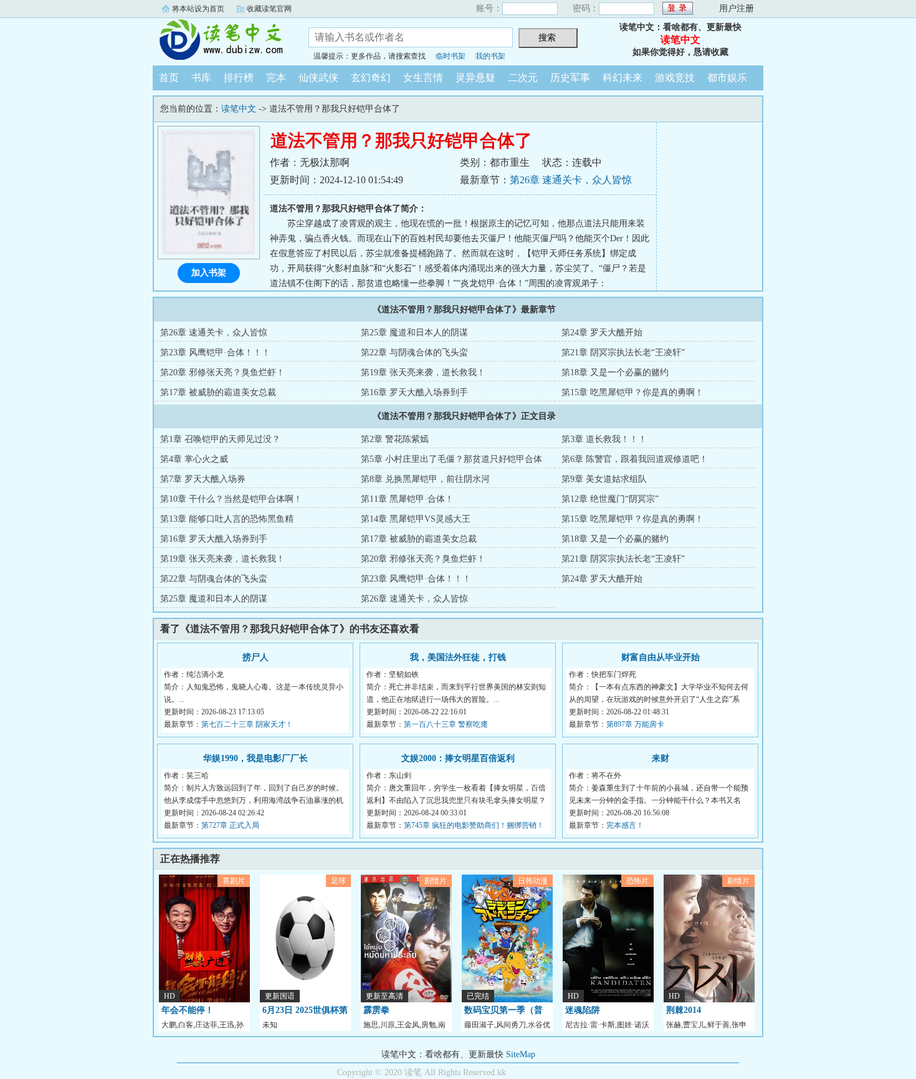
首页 (169, 77)
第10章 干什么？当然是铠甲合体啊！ (231, 499)
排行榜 (239, 77)
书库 (201, 77)
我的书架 (490, 56)
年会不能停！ (187, 1010)
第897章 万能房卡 (635, 724)
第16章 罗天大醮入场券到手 (414, 392)
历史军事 (570, 77)
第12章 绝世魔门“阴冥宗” (610, 499)
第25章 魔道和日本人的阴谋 (414, 332)
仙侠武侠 (318, 77)
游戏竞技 (675, 77)
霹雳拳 (376, 1010)
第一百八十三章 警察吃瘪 (446, 724)
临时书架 (450, 56)
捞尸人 (255, 657)
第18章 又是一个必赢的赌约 (615, 372)
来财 (660, 758)
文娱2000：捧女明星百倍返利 (458, 758)
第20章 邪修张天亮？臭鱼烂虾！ (222, 372)
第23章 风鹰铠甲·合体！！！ (215, 352)
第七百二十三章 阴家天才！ (247, 724)
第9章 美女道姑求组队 (604, 479)
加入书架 (208, 272)
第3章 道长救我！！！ (604, 439)
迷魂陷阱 (582, 1010)
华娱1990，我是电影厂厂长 (255, 758)
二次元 (523, 77)
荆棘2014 (683, 1010)
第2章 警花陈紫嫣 (395, 439)
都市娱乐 (727, 77)
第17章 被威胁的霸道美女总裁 (218, 392)
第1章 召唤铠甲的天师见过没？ (220, 439)
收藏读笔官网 (269, 8)
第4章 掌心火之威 (194, 459)
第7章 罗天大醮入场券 (203, 479)
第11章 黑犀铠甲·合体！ (407, 499)
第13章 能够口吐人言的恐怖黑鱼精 (226, 519)
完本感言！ (625, 825)
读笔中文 (221, 40)
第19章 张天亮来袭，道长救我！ (423, 372)
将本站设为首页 (198, 8)
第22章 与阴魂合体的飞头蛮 (414, 352)
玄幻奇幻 (371, 77)
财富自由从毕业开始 (660, 657)
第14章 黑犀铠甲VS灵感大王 (415, 519)
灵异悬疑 (475, 77)
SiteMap (520, 1054)
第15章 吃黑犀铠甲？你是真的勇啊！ (632, 392)
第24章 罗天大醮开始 (601, 332)
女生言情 (423, 77)
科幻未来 (622, 77)
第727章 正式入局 (230, 825)
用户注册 (736, 8)
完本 (276, 77)
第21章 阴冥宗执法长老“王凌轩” (623, 352)
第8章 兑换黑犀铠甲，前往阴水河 (425, 479)
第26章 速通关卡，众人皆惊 (571, 180)
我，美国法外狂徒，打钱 (458, 657)
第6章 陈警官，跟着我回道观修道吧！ (634, 459)
